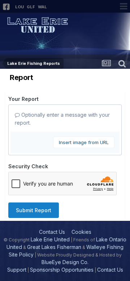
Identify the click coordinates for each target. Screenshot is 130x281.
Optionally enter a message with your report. (62, 119)
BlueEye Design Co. (65, 262)
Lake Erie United (50, 239)
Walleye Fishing (105, 247)
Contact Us (52, 232)
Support (16, 270)
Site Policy (21, 254)
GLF (31, 6)
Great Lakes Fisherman (54, 247)
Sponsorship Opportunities (62, 270)
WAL (42, 6)
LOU (19, 6)
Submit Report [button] (33, 210)
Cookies (81, 232)
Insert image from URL (84, 142)
